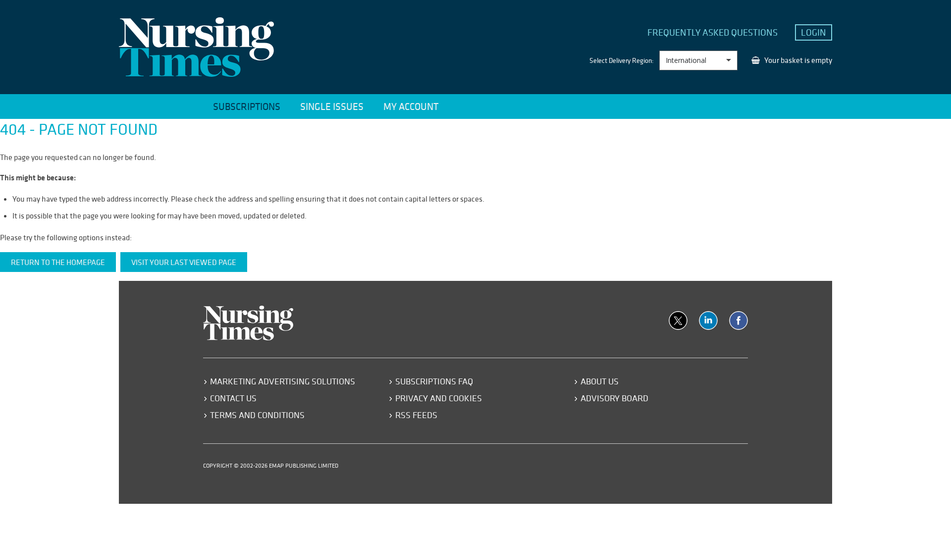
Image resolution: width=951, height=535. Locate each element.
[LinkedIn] (708, 320)
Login (813, 32)
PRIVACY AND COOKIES (438, 398)
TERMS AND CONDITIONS (257, 415)
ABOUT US (600, 381)
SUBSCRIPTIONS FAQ (434, 381)
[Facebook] (738, 320)
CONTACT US (233, 398)
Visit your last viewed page (183, 262)
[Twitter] (678, 320)
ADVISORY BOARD (614, 398)
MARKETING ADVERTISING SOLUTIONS (282, 381)
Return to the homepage (58, 262)
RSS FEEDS (416, 415)
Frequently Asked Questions (712, 32)
